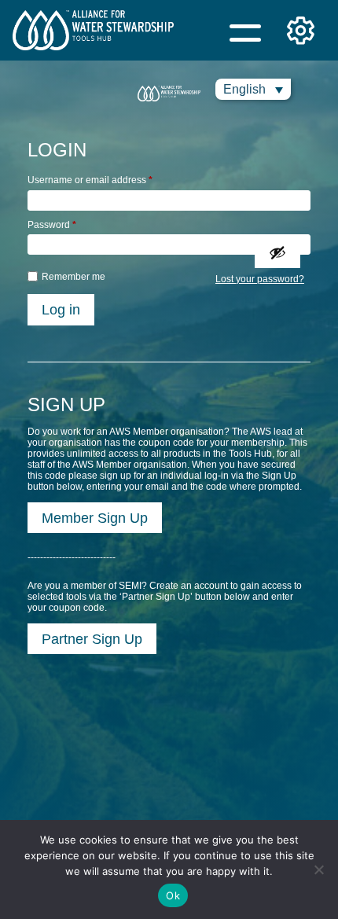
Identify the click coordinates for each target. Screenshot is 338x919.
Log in (61, 309)
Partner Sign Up (92, 638)
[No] (318, 869)
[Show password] (277, 252)
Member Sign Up (95, 517)
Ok (173, 895)
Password (52, 224)
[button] (253, 89)
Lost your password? (259, 279)
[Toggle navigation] (245, 30)
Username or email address (90, 180)
